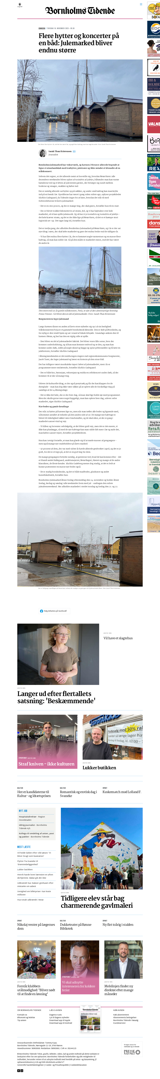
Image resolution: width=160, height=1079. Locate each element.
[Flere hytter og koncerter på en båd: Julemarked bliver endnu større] (80, 100)
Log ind (19, 6)
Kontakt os (22, 1015)
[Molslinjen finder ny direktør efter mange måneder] (123, 959)
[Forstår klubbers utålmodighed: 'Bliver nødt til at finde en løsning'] (36, 959)
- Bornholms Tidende (36, 835)
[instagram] (21, 1070)
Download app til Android (60, 1023)
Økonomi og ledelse (26, 1017)
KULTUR (20, 788)
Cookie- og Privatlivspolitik (57, 1065)
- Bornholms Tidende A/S (33, 826)
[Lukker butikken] (113, 737)
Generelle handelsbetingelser (30, 1065)
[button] (141, 4)
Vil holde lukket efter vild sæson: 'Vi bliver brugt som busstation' (34, 854)
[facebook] (18, 1070)
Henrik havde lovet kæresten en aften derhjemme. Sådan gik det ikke (35, 876)
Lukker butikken (25, 870)
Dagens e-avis (55, 1015)
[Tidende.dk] (80, 10)
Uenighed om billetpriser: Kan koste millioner (34, 893)
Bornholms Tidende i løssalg (125, 1020)
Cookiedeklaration (78, 1065)
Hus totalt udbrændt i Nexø (30, 900)
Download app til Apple (59, 1020)
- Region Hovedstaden (32, 818)
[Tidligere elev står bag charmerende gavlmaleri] (102, 848)
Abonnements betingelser (124, 1017)
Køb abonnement (121, 1015)
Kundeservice (119, 1023)
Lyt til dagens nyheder (59, 1017)
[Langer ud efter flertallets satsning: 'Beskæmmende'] (58, 654)
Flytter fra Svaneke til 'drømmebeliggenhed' (27, 863)
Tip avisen (21, 1020)
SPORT (105, 788)
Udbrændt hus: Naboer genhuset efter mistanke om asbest (35, 884)
